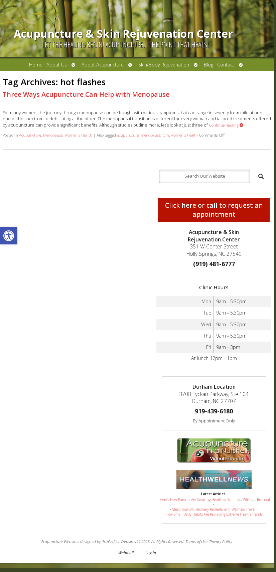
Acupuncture (30, 135)
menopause (150, 135)
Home (35, 64)
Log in (150, 552)
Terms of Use (196, 541)
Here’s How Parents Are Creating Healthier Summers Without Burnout (215, 499)
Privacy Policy (221, 541)
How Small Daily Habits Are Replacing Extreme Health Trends (214, 514)
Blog (208, 64)
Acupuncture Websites (60, 541)
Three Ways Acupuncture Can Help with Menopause (86, 94)
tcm (165, 135)
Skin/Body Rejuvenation (163, 64)
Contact (225, 64)
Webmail (126, 552)
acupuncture (128, 135)
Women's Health (78, 135)
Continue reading (224, 125)
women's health (184, 135)
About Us (56, 64)
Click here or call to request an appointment (214, 210)
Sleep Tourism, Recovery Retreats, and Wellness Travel (213, 509)
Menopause (52, 135)
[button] (8, 235)
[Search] (261, 176)
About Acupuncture (103, 64)
